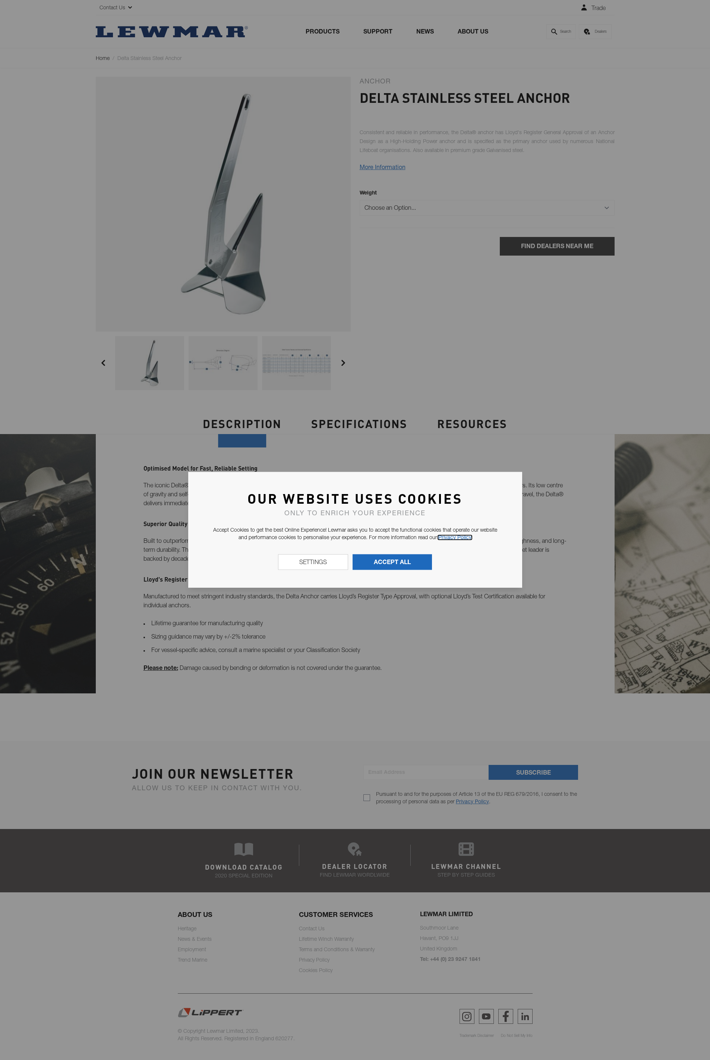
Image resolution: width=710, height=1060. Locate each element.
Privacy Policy (454, 537)
